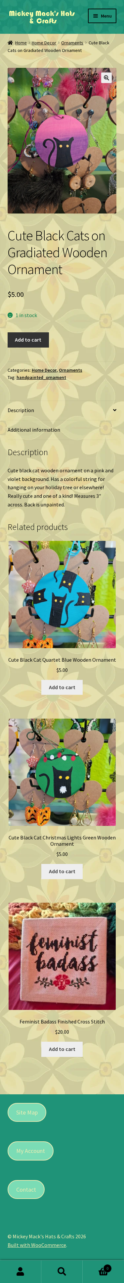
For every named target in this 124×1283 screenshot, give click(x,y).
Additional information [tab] (34, 429)
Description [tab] (21, 410)
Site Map (27, 1112)
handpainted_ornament (41, 377)
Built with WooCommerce (37, 1245)
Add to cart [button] (62, 687)
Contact (26, 1189)
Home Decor (44, 43)
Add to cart (28, 339)
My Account (30, 1151)
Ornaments (72, 43)
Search (62, 1271)
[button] (106, 77)
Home (21, 43)
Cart (95, 1266)
